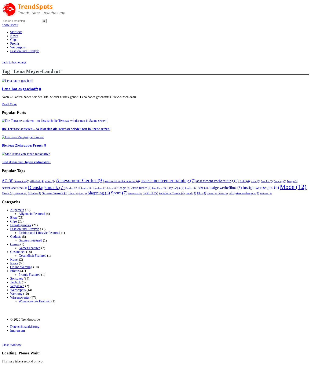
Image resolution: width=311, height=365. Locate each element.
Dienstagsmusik (46, 187)
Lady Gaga (175, 187)
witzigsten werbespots (244, 193)
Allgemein (17, 210)
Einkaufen (85, 188)
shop (82, 193)
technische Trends (172, 193)
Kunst (14, 259)
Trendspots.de (30, 319)
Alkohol (37, 181)
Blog (13, 217)
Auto (244, 181)
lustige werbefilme (225, 188)
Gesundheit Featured (32, 255)
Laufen (190, 188)
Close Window (12, 345)
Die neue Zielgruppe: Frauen (22, 145)
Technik (15, 282)
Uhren (212, 193)
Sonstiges (16, 278)
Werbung (16, 293)
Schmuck (20, 193)
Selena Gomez (55, 193)
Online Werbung (21, 267)
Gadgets (15, 236)
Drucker (71, 188)
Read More (9, 104)
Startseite (16, 32)
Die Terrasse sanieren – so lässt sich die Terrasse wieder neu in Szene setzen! (56, 129)
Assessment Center (80, 180)
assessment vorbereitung (217, 181)
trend (191, 193)
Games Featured (29, 248)
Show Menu (10, 25)
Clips (13, 39)
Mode (293, 186)
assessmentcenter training (168, 180)
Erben (112, 188)
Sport (119, 192)
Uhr (201, 193)
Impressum (17, 330)
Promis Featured (29, 274)
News (14, 36)
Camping (280, 181)
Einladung (99, 188)
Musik (8, 193)
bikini (255, 181)
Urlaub (222, 193)
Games (14, 244)
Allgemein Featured (32, 213)
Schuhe (34, 193)
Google (124, 187)
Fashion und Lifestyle (24, 51)
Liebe (202, 187)
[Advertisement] (79, 58)
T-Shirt (150, 193)
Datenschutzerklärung (24, 326)
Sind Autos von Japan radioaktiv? (26, 162)
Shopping (99, 193)
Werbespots (18, 47)
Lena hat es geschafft (20, 89)
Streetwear (135, 193)
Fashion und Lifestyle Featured (39, 233)
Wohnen (266, 193)
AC (8, 180)
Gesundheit (17, 252)
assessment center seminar (122, 181)
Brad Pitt (267, 181)
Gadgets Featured (30, 240)
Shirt (73, 193)
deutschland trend (14, 187)
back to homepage (14, 62)
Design (292, 181)
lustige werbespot (261, 187)
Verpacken (17, 286)
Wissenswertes (20, 297)
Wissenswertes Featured (35, 301)
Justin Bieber (141, 187)
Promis (14, 43)
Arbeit (50, 181)
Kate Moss (159, 188)
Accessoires (21, 181)
